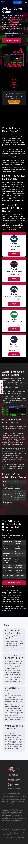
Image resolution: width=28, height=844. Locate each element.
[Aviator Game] (3, 2)
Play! (14, 253)
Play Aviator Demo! (12, 40)
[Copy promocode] (18, 249)
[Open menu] (14, 790)
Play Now (17, 2)
